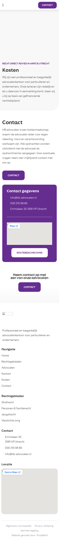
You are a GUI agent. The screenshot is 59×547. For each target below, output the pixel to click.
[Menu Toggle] (33, 5)
